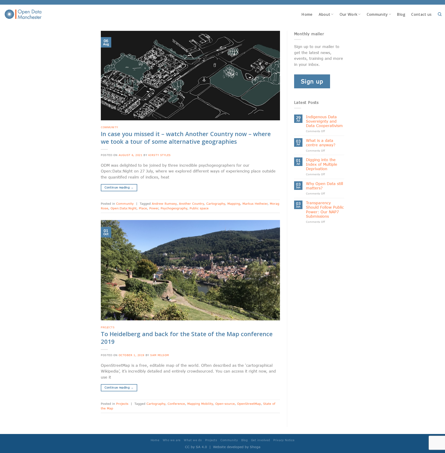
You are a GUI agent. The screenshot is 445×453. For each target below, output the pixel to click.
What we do (193, 440)
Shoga (255, 447)
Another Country (191, 203)
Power (153, 208)
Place (143, 208)
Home (307, 14)
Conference (176, 403)
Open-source (225, 403)
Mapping (233, 203)
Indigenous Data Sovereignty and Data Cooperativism (324, 121)
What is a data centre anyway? (320, 142)
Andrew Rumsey (164, 203)
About (325, 14)
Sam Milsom (159, 355)
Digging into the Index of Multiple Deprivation (321, 164)
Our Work (349, 14)
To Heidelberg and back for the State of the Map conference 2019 (187, 338)
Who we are (172, 440)
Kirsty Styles (159, 154)
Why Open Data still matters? (324, 185)
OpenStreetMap (249, 403)
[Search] (440, 14)
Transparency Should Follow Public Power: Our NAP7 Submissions (325, 209)
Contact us (421, 14)
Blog (401, 14)
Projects (107, 327)
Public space (199, 208)
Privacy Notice (284, 440)
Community (377, 14)
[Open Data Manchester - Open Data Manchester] (23, 14)
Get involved (260, 440)
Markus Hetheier (254, 203)
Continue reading (119, 187)
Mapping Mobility (200, 403)
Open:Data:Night (124, 208)
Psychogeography (174, 208)
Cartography (215, 203)
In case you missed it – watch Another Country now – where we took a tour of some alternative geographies (186, 138)
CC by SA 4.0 (196, 447)
